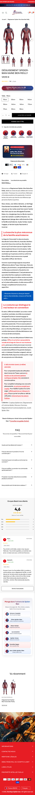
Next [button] (32, 39)
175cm (5, 109)
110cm (5, 99)
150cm (5, 104)
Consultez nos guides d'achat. (19, 421)
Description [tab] (5, 180)
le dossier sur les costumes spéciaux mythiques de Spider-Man (15, 375)
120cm (13, 99)
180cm (13, 109)
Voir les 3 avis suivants (17, 588)
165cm (22, 104)
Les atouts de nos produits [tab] (19, 180)
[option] (17, 38)
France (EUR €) (12, 788)
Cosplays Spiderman (15, 402)
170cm (30, 104)
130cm (21, 99)
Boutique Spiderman (7, 697)
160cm (13, 104)
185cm (21, 109)
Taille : (6, 96)
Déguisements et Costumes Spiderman (14, 408)
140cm (30, 99)
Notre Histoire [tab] (6, 183)
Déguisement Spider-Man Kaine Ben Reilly (8, 700)
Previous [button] (3, 39)
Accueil (4, 19)
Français (25, 788)
